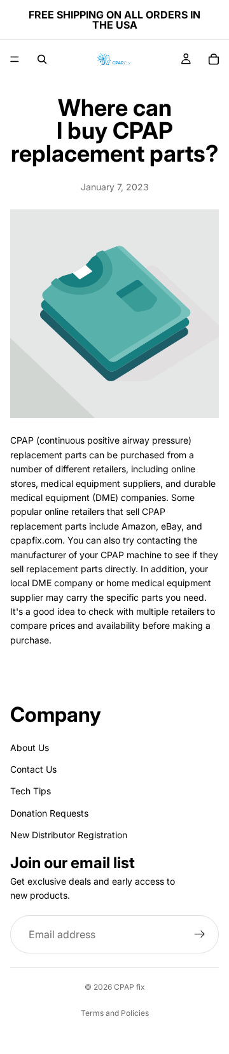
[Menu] (14, 59)
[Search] (42, 59)
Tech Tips (30, 791)
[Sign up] (199, 935)
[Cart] (214, 59)
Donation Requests (49, 813)
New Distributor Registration (68, 834)
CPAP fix (129, 987)
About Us (29, 747)
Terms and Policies (115, 1013)
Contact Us (33, 769)
